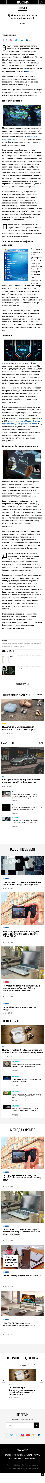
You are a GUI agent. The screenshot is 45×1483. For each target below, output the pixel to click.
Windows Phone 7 (7, 646)
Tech (3, 778)
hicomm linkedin (17, 1437)
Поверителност (23, 1460)
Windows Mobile (36, 643)
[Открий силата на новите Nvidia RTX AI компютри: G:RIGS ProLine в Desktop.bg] (7, 1109)
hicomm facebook (6, 1437)
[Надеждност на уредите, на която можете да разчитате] (22, 711)
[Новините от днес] (41, 2)
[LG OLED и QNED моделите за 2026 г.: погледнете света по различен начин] (22, 1305)
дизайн (16, 646)
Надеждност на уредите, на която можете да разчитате (20, 730)
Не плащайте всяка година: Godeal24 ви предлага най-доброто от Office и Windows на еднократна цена (22, 989)
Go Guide (33, 1460)
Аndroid (4, 643)
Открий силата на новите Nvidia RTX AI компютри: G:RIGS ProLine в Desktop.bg (25, 1111)
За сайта (8, 1457)
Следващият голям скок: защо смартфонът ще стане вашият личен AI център (26, 1067)
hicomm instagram (22, 1437)
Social (4, 725)
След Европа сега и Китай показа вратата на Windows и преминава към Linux (27, 810)
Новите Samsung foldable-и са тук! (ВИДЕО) (22, 1277)
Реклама (37, 1457)
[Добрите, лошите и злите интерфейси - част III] (11, 40)
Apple (9, 643)
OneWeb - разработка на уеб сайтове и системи (22, 1470)
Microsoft (20, 643)
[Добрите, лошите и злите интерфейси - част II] (8, 670)
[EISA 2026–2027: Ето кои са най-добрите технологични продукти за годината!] (6, 823)
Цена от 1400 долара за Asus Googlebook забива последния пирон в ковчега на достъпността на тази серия (26, 797)
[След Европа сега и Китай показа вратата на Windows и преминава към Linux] (6, 810)
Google (14, 643)
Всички (39, 695)
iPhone (22, 646)
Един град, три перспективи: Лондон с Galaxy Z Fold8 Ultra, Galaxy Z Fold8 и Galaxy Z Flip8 (21, 935)
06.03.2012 (22, 24)
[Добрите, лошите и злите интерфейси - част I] (8, 659)
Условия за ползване (24, 1457)
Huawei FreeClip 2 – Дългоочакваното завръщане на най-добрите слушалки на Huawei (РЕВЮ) (22, 1054)
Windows (27, 643)
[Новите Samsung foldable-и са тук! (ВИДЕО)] (22, 1258)
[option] (22, 797)
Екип (14, 1457)
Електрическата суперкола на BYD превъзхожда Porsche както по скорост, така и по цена (21, 784)
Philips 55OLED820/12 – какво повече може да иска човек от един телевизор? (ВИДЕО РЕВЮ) (26, 1097)
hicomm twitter (11, 1437)
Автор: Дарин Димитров (9, 35)
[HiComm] (22, 3)
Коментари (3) (22, 683)
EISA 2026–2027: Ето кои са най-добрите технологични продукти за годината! (25, 823)
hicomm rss (33, 1437)
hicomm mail (38, 1437)
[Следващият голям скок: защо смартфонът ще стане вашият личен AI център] (7, 1066)
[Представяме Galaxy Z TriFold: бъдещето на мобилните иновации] (7, 1080)
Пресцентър (13, 1460)
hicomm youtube (28, 1437)
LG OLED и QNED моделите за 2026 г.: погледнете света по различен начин (19, 1326)
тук (26, 71)
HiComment (22, 8)
